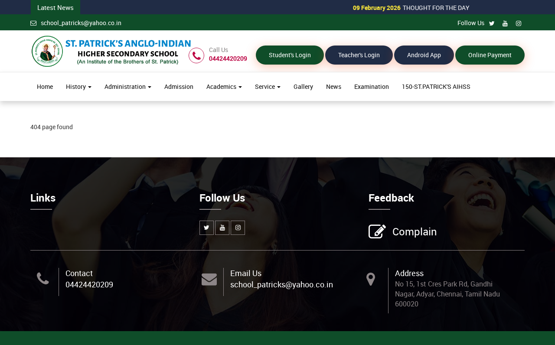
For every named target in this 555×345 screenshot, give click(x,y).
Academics (222, 86)
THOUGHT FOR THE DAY (399, 7)
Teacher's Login (359, 55)
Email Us (245, 273)
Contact (79, 273)
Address (409, 273)
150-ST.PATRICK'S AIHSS (436, 86)
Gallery (303, 86)
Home (45, 86)
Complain (414, 231)
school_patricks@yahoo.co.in (81, 23)
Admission (178, 86)
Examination (371, 86)
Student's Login (290, 55)
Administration (125, 86)
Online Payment (490, 55)
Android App (424, 55)
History (76, 86)
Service (265, 86)
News (333, 86)
